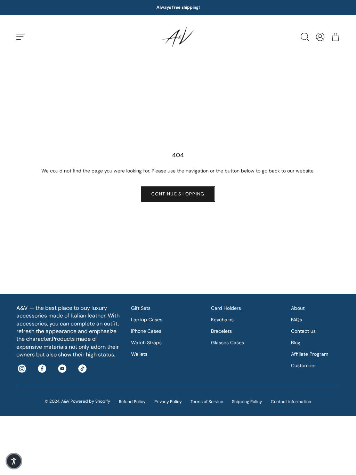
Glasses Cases (227, 342)
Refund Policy (132, 401)
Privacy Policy (168, 401)
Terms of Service (207, 401)
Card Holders (226, 308)
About (298, 308)
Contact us (303, 331)
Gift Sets (141, 308)
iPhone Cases (146, 331)
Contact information (291, 401)
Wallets (139, 354)
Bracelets (221, 331)
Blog (295, 342)
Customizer (303, 365)
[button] (14, 461)
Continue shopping (177, 194)
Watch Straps (146, 342)
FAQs (296, 319)
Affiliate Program (309, 354)
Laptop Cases (146, 319)
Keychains (222, 319)
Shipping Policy (247, 401)
